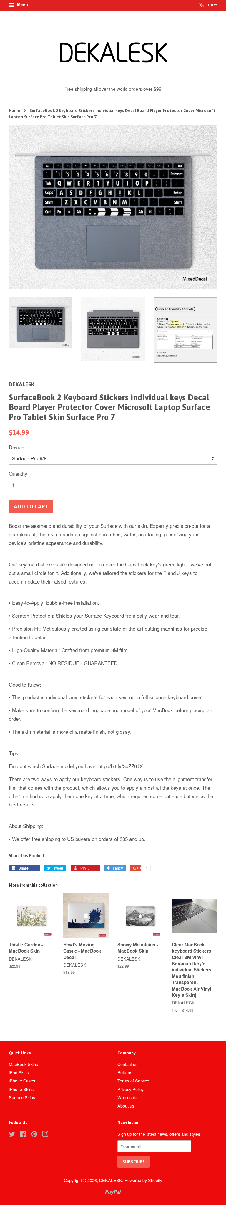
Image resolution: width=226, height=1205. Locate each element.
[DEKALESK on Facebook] (23, 1135)
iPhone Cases (22, 1080)
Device (16, 447)
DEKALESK (110, 1180)
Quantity (18, 473)
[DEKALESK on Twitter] (12, 1135)
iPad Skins (19, 1072)
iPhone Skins (21, 1089)
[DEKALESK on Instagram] (45, 1135)
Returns (124, 1072)
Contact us (127, 1064)
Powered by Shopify (143, 1180)
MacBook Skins (23, 1064)
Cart (212, 5)
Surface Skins (22, 1097)
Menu (22, 5)
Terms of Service (133, 1080)
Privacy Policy (130, 1089)
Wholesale (127, 1097)
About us (125, 1105)
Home (14, 110)
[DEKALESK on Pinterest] (34, 1135)
